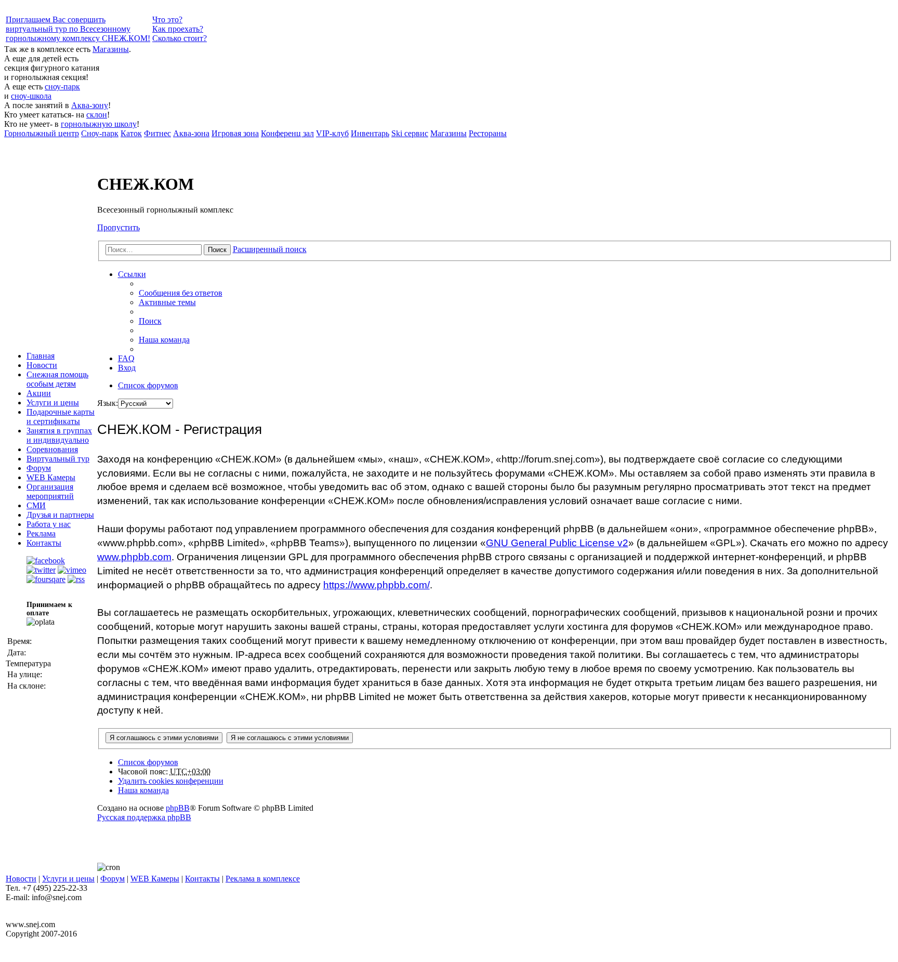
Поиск (217, 250)
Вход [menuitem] (127, 367)
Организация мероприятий (50, 491)
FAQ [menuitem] (126, 358)
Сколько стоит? (179, 38)
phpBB (178, 807)
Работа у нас (49, 524)
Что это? (167, 19)
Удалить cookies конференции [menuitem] (170, 780)
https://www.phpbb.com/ (376, 584)
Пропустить (118, 227)
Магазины (111, 49)
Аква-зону (89, 105)
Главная (41, 355)
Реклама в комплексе (263, 878)
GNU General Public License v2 (557, 542)
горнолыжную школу (99, 124)
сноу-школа (31, 95)
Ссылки (132, 274)
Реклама (41, 533)
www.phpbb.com (134, 556)
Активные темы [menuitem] (167, 302)
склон (96, 114)
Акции (39, 393)
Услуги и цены (53, 402)
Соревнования (52, 449)
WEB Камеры (51, 477)
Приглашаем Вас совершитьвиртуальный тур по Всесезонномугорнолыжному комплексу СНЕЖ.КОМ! (78, 29)
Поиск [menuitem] (150, 321)
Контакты (44, 542)
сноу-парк (62, 86)
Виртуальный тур (58, 458)
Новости (42, 365)
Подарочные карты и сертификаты (61, 416)
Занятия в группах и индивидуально (59, 435)
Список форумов (148, 762)
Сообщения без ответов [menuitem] (180, 292)
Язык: (107, 403)
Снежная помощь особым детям (57, 379)
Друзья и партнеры (60, 514)
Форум (39, 468)
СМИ (36, 505)
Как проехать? (177, 28)
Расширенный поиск (270, 249)
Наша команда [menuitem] (164, 339)
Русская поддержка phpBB (144, 817)
